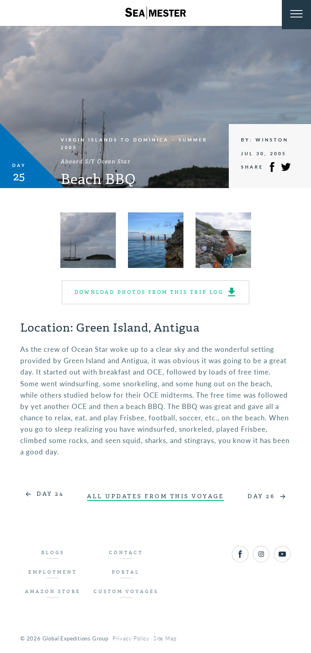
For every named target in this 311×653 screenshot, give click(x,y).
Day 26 (261, 496)
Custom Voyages (126, 592)
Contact (126, 553)
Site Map (164, 638)
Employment (52, 572)
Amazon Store (53, 592)
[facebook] (240, 554)
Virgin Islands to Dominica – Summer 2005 (134, 143)
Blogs (52, 553)
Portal (126, 572)
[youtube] (282, 554)
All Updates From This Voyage (155, 496)
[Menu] (296, 14)
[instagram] (261, 554)
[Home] (155, 13)
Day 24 (50, 494)
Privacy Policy (131, 638)
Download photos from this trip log (149, 292)
